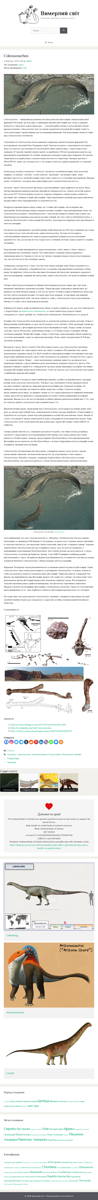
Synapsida (46, 1181)
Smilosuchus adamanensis (34, 311)
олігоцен (63, 1101)
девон (12, 1101)
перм (82, 1101)
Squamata (38, 1181)
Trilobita (25, 1184)
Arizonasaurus (15, 1012)
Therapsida (73, 1181)
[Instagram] (11, 742)
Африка (68, 1129)
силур (24, 1106)
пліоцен (18, 1106)
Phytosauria (67, 754)
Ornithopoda (76, 1172)
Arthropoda (53, 1162)
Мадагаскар (23, 1134)
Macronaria (24, 1172)
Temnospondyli (56, 1181)
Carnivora (87, 1162)
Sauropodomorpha (12, 1180)
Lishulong (12, 935)
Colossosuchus (24, 754)
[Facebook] (6, 742)
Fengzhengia (13, 758)
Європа (10, 1129)
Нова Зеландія (55, 1134)
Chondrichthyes (35, 1168)
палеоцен (76, 1101)
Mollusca (54, 1172)
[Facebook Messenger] (56, 742)
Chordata (11, 754)
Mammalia (36, 1172)
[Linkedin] (41, 742)
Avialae (80, 1162)
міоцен (54, 1101)
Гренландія (9, 1134)
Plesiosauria (87, 1172)
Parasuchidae (54, 754)
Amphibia (18, 1162)
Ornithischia (64, 1172)
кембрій (33, 1101)
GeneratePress (67, 1196)
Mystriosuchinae (39, 754)
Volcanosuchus (59, 532)
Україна (52, 1140)
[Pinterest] (36, 742)
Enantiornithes (8, 1172)
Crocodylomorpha (64, 1168)
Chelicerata (25, 1167)
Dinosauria (86, 1167)
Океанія (66, 1135)
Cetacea (17, 1168)
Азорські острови (35, 1129)
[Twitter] (16, 742)
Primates (6, 1177)
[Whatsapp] (51, 742)
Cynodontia (75, 1167)
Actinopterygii (9, 1162)
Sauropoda (75, 1176)
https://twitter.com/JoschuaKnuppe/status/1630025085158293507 (41, 731)
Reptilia (77, 754)
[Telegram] (21, 742)
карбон (26, 1101)
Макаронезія (34, 1135)
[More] (61, 742)
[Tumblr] (26, 742)
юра (36, 1105)
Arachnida (34, 1162)
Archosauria (42, 1162)
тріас (21, 65)
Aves (75, 1162)
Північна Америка (32, 1139)
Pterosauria (41, 1176)
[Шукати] (63, 31)
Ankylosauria (27, 1162)
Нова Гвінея (43, 1135)
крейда (43, 1101)
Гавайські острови (82, 1129)
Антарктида (56, 1129)
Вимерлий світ (60, 13)
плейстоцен (9, 1106)
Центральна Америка (65, 1140)
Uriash (10, 1073)
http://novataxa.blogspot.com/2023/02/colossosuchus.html (38, 724)
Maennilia (11, 762)
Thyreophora (8, 1184)
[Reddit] (31, 742)
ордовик (70, 1101)
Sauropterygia (27, 1181)
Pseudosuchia (15, 1177)
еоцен (19, 1101)
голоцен (6, 1101)
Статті (10, 750)
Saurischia (63, 1176)
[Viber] (46, 742)
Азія (25, 68)
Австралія (23, 1128)
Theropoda (84, 1180)
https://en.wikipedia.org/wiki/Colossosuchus (30, 728)
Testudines (65, 1181)
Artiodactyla (66, 1162)
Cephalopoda (8, 1168)
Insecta (17, 1172)
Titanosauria (18, 1184)
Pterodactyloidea (28, 1177)
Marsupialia (46, 1172)
